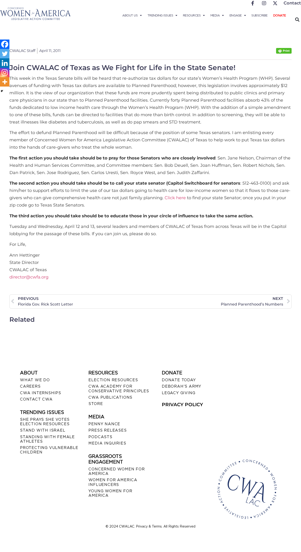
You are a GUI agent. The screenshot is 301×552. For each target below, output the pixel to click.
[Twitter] (4, 53)
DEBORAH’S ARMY (181, 386)
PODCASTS (100, 437)
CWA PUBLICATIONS (110, 397)
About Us (130, 15)
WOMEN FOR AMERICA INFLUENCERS (112, 482)
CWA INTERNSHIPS (40, 393)
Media (215, 15)
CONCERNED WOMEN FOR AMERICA (116, 471)
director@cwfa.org (28, 277)
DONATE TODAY (179, 380)
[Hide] (2, 91)
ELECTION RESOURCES (113, 380)
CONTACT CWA (36, 399)
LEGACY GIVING (178, 393)
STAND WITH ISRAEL (42, 430)
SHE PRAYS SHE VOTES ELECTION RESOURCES (45, 421)
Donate (279, 15)
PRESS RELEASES (107, 430)
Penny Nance (104, 424)
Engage (236, 15)
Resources (192, 15)
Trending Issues (160, 15)
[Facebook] (4, 44)
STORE (95, 403)
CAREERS (30, 386)
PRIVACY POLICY (182, 404)
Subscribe (259, 15)
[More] (4, 82)
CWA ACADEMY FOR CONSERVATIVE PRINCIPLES (118, 388)
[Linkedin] (4, 63)
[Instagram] (4, 72)
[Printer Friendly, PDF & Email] (284, 52)
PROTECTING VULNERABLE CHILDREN (49, 449)
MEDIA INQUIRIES (107, 443)
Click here (175, 197)
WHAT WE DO (35, 380)
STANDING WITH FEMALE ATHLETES (47, 439)
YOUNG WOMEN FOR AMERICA (110, 493)
